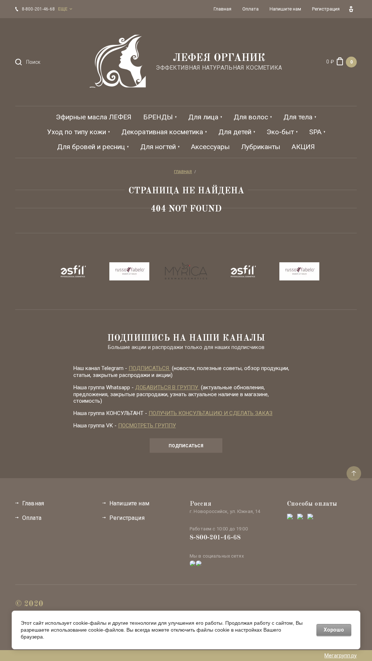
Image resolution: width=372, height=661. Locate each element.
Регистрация (127, 517)
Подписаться (186, 445)
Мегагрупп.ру (340, 655)
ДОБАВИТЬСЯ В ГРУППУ (167, 387)
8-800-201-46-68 (215, 537)
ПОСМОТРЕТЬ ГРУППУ (147, 425)
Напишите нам (129, 503)
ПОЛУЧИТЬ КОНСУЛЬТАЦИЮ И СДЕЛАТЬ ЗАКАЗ (210, 413)
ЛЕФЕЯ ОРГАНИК (219, 58)
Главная (33, 503)
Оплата (31, 517)
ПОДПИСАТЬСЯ (149, 368)
